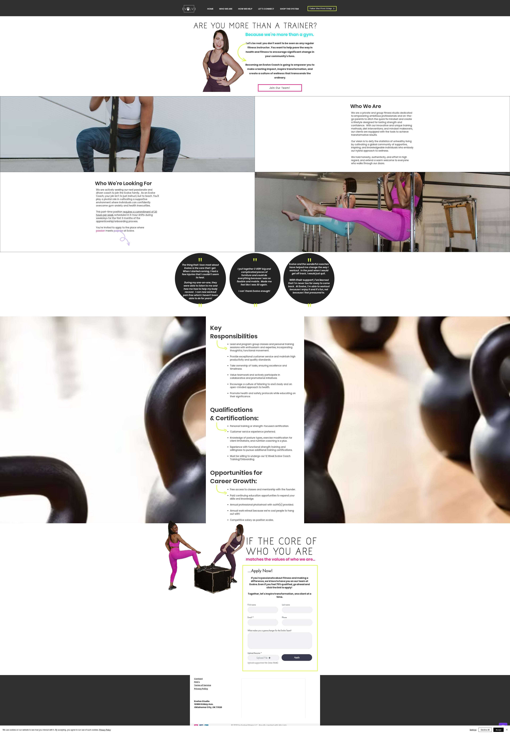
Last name (286, 605)
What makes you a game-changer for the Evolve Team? (269, 630)
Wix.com (283, 725)
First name (252, 605)
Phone (284, 617)
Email (250, 617)
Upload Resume (254, 653)
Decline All (485, 729)
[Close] (506, 730)
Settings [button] (473, 729)
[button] (263, 658)
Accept (498, 729)
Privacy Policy (105, 729)
